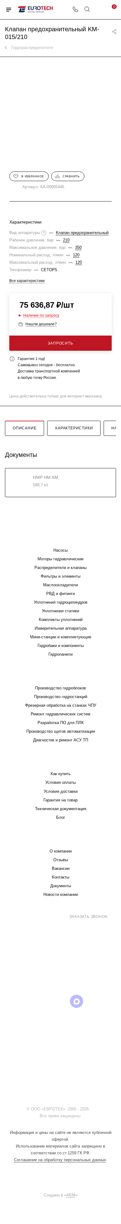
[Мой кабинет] (98, 9)
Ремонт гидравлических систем (60, 714)
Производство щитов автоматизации (60, 731)
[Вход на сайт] (92, 1109)
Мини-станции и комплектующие (60, 637)
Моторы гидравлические (60, 559)
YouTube (45, 1001)
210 (66, 240)
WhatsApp (92, 1001)
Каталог (60, 538)
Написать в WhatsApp (35, 971)
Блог (60, 817)
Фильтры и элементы (60, 576)
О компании (61, 851)
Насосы (60, 550)
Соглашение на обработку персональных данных (60, 1159)
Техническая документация (60, 808)
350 (78, 247)
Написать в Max (95, 968)
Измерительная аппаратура (61, 628)
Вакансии (60, 868)
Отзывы (60, 859)
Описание (24, 428)
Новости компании (60, 894)
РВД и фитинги (60, 593)
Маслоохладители (60, 585)
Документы (60, 885)
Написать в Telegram (65, 971)
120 (76, 255)
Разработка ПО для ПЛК (61, 722)
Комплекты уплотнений (61, 619)
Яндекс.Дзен (60, 1017)
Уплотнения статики (60, 611)
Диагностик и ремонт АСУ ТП (60, 740)
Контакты (60, 877)
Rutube (60, 1001)
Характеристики (74, 428)
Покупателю (60, 761)
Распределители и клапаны (60, 567)
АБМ (70, 1195)
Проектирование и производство (60, 675)
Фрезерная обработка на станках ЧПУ (60, 705)
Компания (60, 838)
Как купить (61, 773)
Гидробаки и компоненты (61, 645)
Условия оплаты (60, 782)
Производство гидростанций (60, 696)
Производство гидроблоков (60, 688)
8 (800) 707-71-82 (42, 916)
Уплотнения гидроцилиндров (60, 602)
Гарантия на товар (60, 800)
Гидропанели (60, 654)
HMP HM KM (45, 477)
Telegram (29, 1001)
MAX (76, 1001)
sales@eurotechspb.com (65, 928)
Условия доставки (61, 791)
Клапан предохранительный (82, 232)
